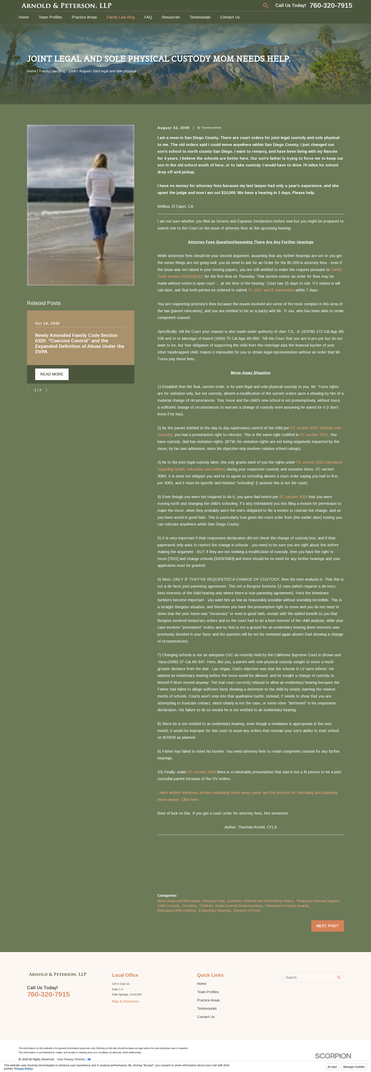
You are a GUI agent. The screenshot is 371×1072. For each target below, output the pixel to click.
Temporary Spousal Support (317, 901)
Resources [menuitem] (171, 17)
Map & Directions (125, 1001)
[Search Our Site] (339, 977)
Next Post (328, 926)
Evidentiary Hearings (215, 911)
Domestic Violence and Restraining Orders (260, 901)
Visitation (189, 906)
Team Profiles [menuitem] (50, 17)
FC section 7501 (314, 435)
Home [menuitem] (24, 17)
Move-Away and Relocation (178, 901)
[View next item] (47, 390)
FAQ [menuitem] (148, 17)
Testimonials (207, 1008)
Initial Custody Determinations (238, 906)
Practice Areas (208, 1000)
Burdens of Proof (247, 911)
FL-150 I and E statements (271, 290)
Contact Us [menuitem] (230, 17)
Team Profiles (208, 992)
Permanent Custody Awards (287, 906)
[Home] (67, 5)
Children (205, 906)
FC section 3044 (202, 772)
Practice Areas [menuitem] (84, 17)
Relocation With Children (176, 911)
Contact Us (205, 1017)
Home (201, 984)
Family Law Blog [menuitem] (121, 17)
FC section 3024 (293, 497)
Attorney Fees (214, 901)
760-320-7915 (331, 5)
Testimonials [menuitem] (200, 17)
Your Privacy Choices (71, 1059)
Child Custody (168, 906)
